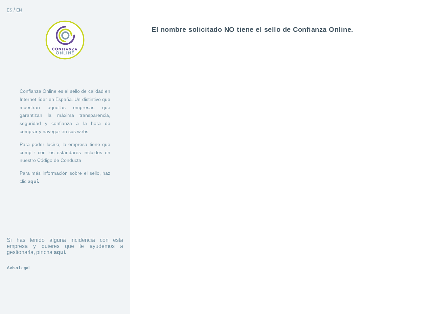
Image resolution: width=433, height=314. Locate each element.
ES (9, 10)
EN (19, 10)
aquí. (33, 181)
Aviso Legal (18, 268)
